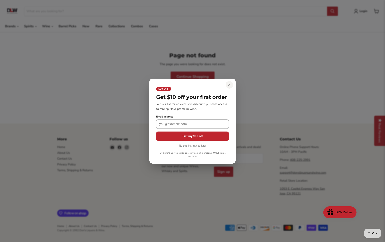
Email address (164, 116)
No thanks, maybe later (192, 145)
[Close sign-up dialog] (229, 85)
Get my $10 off (192, 136)
